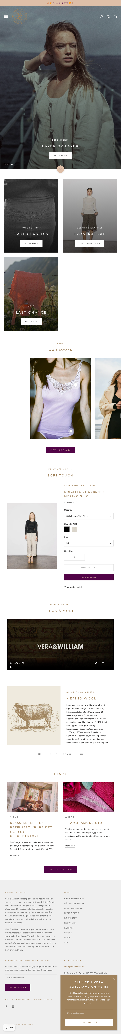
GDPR (67, 937)
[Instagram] (13, 1006)
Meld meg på (89, 1022)
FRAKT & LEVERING (73, 908)
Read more (15, 855)
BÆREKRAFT (70, 918)
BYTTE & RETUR (71, 913)
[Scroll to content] (60, 169)
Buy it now (88, 577)
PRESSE (68, 932)
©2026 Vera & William (20, 1024)
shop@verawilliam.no (74, 966)
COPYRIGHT (70, 923)
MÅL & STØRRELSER (74, 903)
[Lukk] (113, 978)
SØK (66, 942)
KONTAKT (69, 927)
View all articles (60, 869)
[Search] (108, 16)
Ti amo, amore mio (83, 823)
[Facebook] (6, 1006)
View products (60, 450)
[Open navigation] (6, 16)
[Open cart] (115, 16)
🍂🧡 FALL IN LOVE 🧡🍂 (60, 3)
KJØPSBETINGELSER (74, 898)
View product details (73, 587)
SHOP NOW (60, 155)
